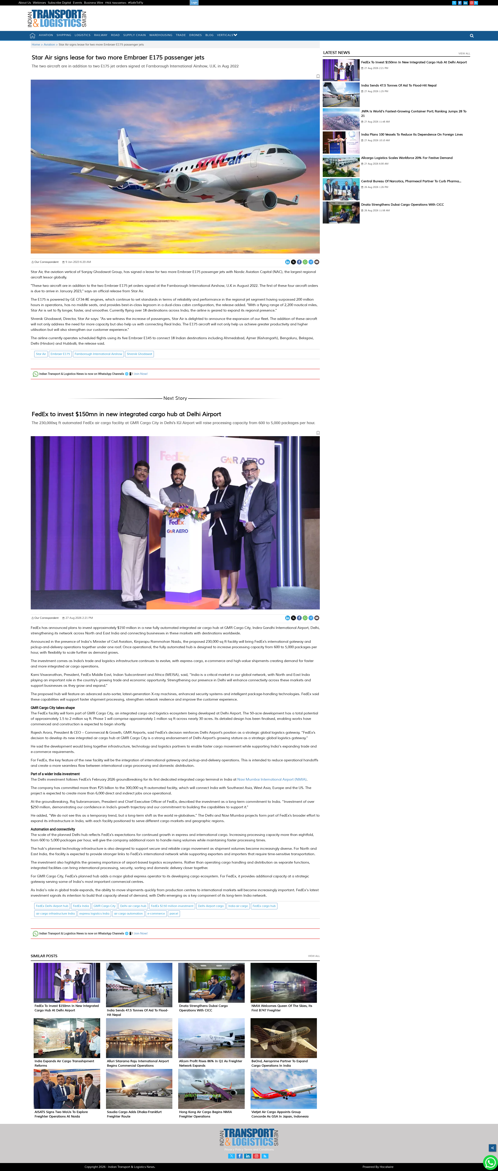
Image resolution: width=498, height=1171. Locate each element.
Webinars (39, 3)
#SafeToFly (135, 3)
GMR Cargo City (105, 906)
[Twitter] (293, 262)
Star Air (41, 354)
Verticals (225, 35)
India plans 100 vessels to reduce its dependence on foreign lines (412, 134)
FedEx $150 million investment (172, 906)
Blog (209, 35)
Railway (101, 35)
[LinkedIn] (287, 262)
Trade (181, 35)
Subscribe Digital (59, 3)
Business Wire (93, 3)
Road (115, 35)
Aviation (46, 35)
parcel (174, 914)
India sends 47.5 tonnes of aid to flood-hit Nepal (399, 85)
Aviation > (51, 45)
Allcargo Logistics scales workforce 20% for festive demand (407, 158)
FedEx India (81, 906)
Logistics (83, 35)
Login (194, 2)
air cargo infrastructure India (55, 914)
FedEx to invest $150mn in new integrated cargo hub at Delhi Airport (126, 414)
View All (314, 956)
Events (77, 3)
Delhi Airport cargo (211, 906)
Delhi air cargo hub (133, 906)
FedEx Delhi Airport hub (52, 906)
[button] (175, 77)
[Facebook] (299, 262)
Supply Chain (134, 35)
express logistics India (94, 914)
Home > (38, 45)
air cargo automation (128, 914)
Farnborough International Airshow (98, 354)
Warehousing (160, 35)
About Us (24, 3)
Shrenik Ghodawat (139, 354)
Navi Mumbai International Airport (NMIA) (272, 779)
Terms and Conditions (259, 1150)
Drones (195, 35)
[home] (32, 35)
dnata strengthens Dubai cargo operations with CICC (402, 205)
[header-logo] (57, 18)
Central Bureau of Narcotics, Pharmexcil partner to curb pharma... (411, 181)
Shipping (64, 35)
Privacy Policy (233, 1150)
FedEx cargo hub (264, 906)
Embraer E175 (60, 354)
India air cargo (238, 906)
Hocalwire (387, 1167)
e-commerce (156, 914)
